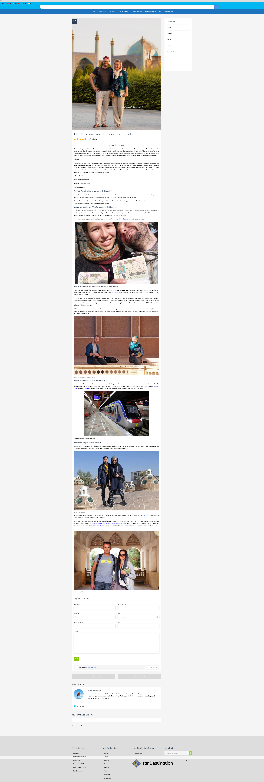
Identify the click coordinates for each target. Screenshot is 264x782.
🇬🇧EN (9, 3)
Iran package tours (100, 523)
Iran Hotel (169, 33)
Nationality (78, 613)
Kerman (106, 767)
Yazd (105, 771)
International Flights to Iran (81, 764)
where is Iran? (170, 52)
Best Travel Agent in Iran (81, 179)
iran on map (170, 58)
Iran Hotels (93, 286)
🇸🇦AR (24, 3)
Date (119, 613)
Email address (79, 622)
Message (76, 631)
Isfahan (87, 388)
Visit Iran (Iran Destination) (82, 183)
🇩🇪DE (19, 3)
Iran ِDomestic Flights (79, 767)
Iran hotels (114, 292)
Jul (74, 22)
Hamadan (107, 774)
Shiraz (75, 388)
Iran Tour (169, 27)
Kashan (106, 764)
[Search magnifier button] (216, 7)
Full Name (77, 604)
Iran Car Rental (77, 771)
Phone (120, 622)
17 (74, 21)
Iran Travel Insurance (172, 45)
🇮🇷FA (29, 3)
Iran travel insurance (118, 523)
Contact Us (138, 753)
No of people (122, 604)
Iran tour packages (79, 187)
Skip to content (4, 1)
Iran (89, 191)
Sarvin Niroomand (91, 667)
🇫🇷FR (3, 3)
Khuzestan (107, 778)
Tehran (81, 388)
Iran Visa (92, 207)
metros (86, 384)
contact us (101, 526)
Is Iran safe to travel (80, 176)
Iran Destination (97, 201)
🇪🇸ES (14, 3)
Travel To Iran (170, 64)
